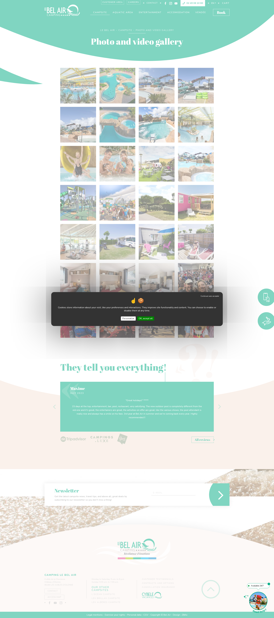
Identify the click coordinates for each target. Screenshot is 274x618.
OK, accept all (146, 318)
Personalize (128, 318)
